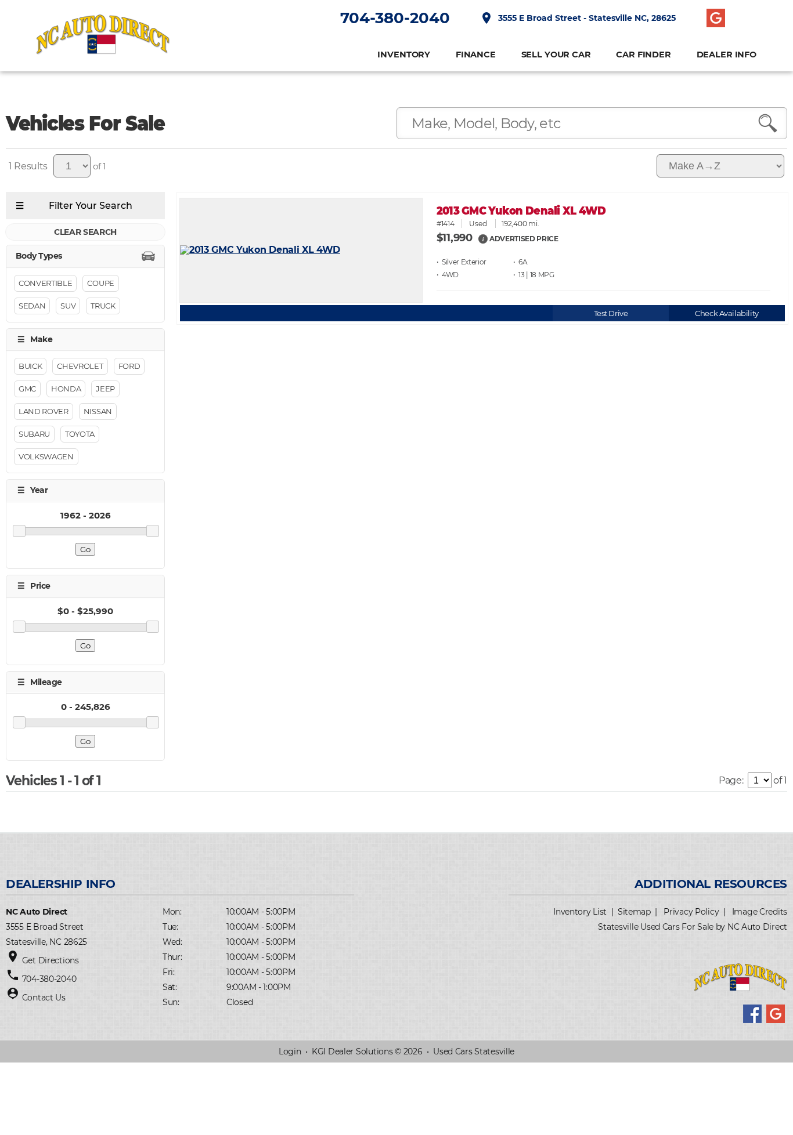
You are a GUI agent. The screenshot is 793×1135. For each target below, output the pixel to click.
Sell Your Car (556, 54)
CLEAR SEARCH (85, 232)
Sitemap (634, 911)
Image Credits (759, 911)
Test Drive (611, 313)
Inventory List (580, 911)
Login (290, 1051)
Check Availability (726, 313)
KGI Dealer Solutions (352, 1051)
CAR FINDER (643, 54)
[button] (483, 238)
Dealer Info (726, 54)
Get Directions (50, 960)
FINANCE (476, 54)
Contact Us (44, 997)
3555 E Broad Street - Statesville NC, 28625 (578, 18)
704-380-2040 (395, 18)
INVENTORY (403, 54)
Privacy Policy (691, 911)
